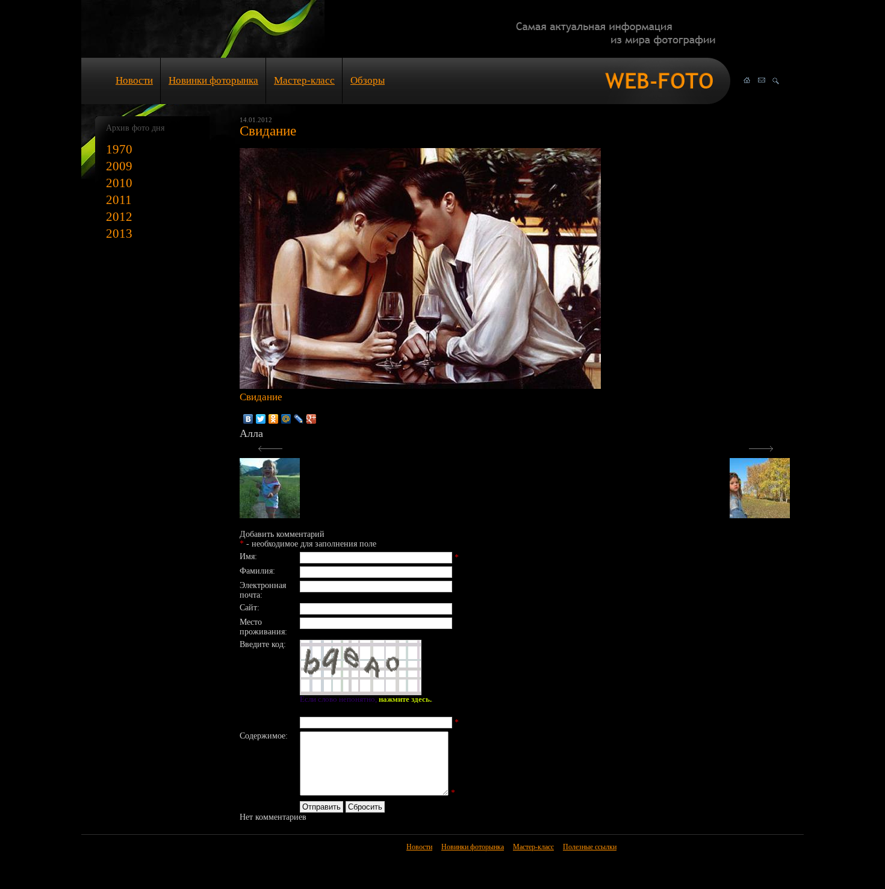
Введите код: (263, 644)
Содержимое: (264, 735)
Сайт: (249, 607)
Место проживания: (263, 627)
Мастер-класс (304, 80)
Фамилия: (257, 570)
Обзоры (367, 80)
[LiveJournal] (299, 419)
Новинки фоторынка (213, 80)
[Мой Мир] (286, 419)
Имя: (248, 556)
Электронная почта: (263, 590)
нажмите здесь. (405, 699)
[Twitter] (261, 419)
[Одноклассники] (273, 419)
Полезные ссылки (589, 847)
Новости (134, 80)
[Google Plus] (311, 419)
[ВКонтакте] (248, 419)
